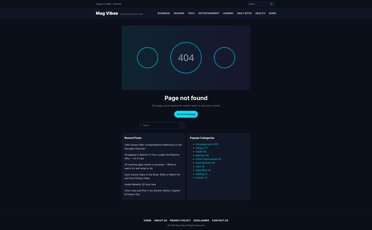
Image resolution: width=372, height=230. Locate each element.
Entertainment (208, 13)
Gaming (228, 13)
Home (147, 220)
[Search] (272, 4)
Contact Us (220, 220)
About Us (160, 220)
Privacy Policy (180, 220)
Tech (191, 13)
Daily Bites (244, 13)
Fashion (179, 13)
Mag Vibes (107, 13)
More (272, 13)
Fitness (202, 148)
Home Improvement (208, 159)
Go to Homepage (186, 114)
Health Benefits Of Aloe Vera (140, 184)
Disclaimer (201, 220)
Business (164, 13)
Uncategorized (207, 144)
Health (260, 13)
